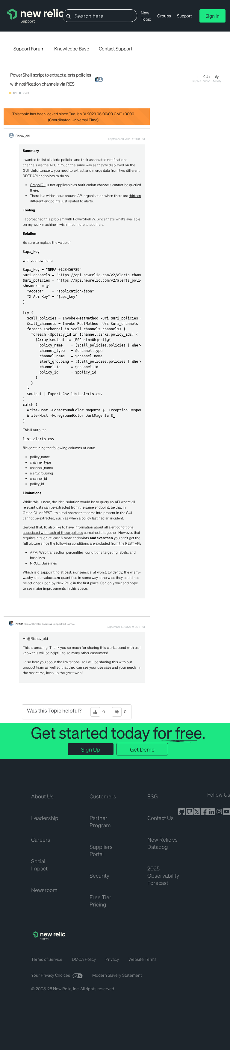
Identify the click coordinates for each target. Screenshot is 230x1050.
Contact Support (115, 48)
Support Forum (29, 48)
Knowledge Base (71, 48)
